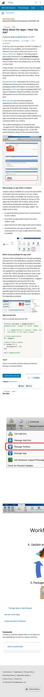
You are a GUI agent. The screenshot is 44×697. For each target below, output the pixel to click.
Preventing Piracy (9, 675)
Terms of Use (7, 679)
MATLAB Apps (8, 101)
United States (34, 689)
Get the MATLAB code (11, 376)
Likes (26, 41)
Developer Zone (9, 19)
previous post (11, 82)
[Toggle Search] (36, 2)
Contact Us (18, 679)
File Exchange (23, 8)
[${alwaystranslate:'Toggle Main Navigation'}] (40, 2)
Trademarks (17, 672)
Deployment (13, 381)
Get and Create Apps (12, 615)
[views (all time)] (3, 41)
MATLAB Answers (8, 8)
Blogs (10, 2)
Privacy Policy (28, 672)
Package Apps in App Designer (20, 608)
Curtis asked (16, 89)
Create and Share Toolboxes (15, 621)
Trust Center (7, 672)
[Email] (29, 386)
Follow (36, 378)
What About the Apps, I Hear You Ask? (20, 31)
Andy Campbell (16, 37)
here (29, 635)
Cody (33, 8)
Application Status (23, 675)
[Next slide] (40, 7)
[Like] (28, 378)
